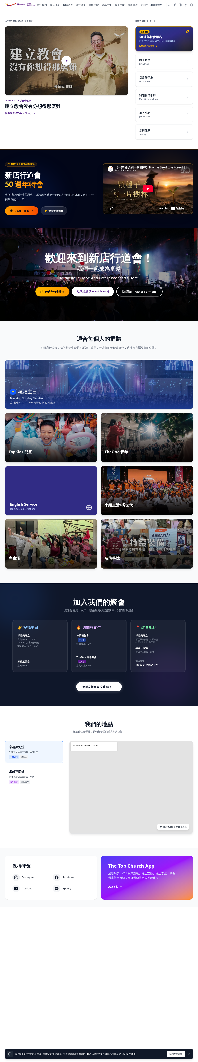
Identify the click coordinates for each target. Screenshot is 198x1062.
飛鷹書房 (133, 5)
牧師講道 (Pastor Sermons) (139, 291)
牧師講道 (68, 5)
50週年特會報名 (55, 291)
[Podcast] (185, 4)
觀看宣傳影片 (55, 211)
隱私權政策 (112, 1053)
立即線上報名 (21, 211)
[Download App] (191, 4)
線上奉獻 (120, 5)
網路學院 (94, 5)
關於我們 (42, 5)
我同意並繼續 (175, 1053)
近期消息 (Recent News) (93, 291)
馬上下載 (113, 886)
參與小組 (107, 5)
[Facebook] (174, 4)
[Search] (169, 4)
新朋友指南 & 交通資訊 (96, 687)
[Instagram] (180, 4)
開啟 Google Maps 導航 (175, 826)
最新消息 (55, 5)
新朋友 (144, 5)
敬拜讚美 (81, 5)
